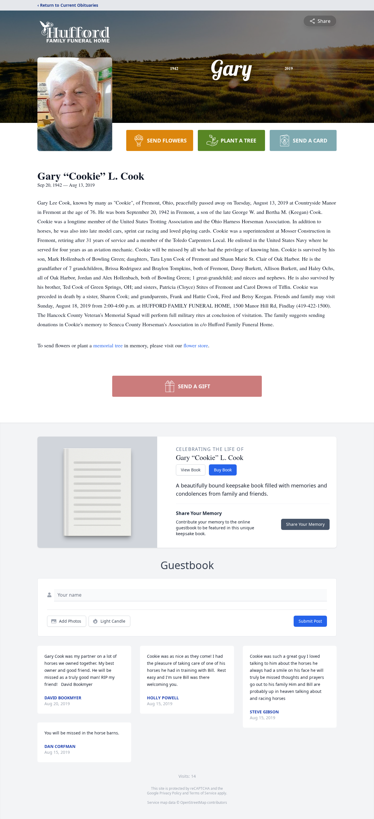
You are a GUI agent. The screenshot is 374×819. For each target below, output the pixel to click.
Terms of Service (203, 793)
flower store (195, 345)
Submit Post (310, 621)
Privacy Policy (170, 793)
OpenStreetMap (193, 802)
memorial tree (108, 345)
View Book (190, 470)
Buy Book (223, 470)
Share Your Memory (305, 524)
